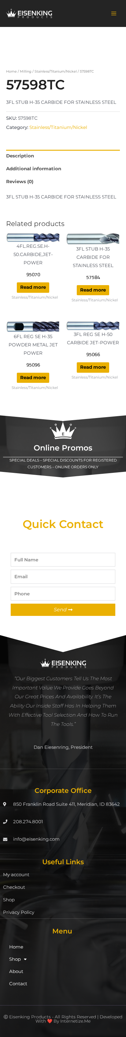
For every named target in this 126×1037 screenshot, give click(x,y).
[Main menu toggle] (114, 13)
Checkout (14, 887)
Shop (9, 900)
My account (16, 874)
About (16, 971)
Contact (18, 983)
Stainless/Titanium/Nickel (56, 71)
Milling (25, 71)
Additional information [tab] (33, 169)
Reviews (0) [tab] (19, 181)
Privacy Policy (18, 912)
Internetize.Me (75, 1021)
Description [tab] (20, 156)
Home (11, 71)
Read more (33, 287)
